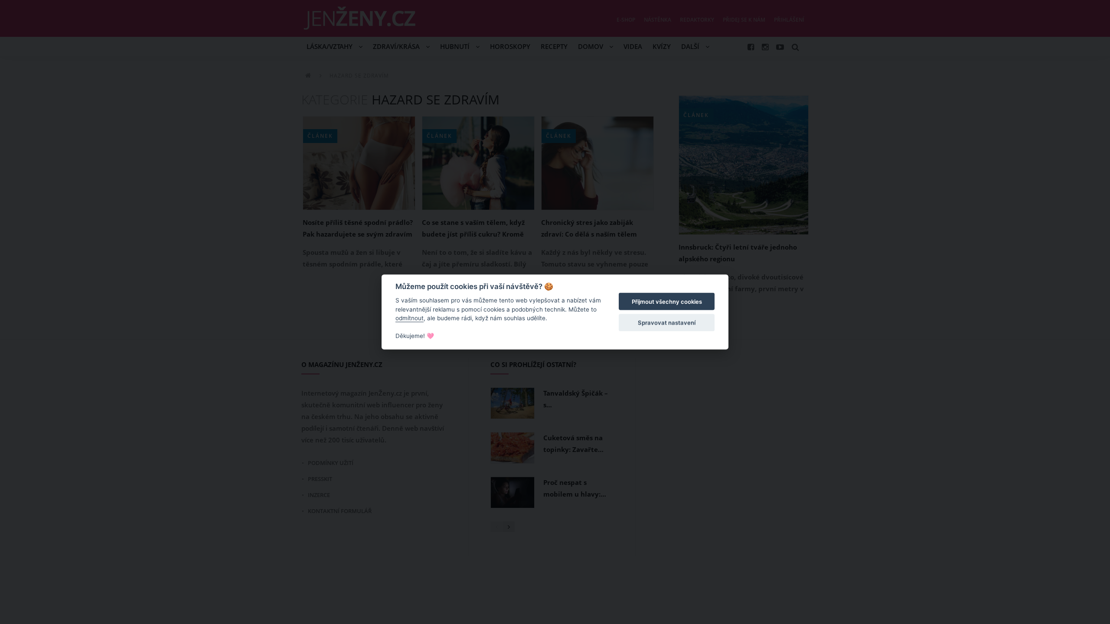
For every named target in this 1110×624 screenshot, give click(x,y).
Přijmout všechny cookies (667, 301)
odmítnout (409, 318)
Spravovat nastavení (666, 322)
